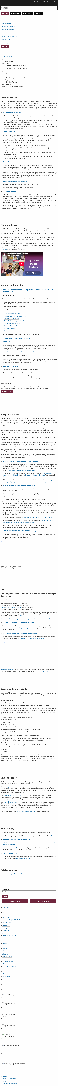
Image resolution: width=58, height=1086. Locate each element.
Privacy (4, 1076)
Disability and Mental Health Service (15, 795)
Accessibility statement (9, 1084)
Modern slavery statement (10, 964)
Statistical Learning (10, 331)
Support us (6, 912)
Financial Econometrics (11, 318)
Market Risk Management (12, 323)
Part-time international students (11, 607)
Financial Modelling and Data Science (16, 321)
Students (5, 941)
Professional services (9, 935)
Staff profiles (6, 922)
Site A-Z (4, 1081)
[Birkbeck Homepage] (6, 6)
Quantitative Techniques (12, 326)
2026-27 (9, 56)
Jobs (3, 933)
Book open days (15, 13)
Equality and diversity (9, 961)
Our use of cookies (8, 1074)
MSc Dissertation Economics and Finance (17, 338)
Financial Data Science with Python (15, 316)
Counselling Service (10, 802)
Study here (5, 905)
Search (5, 896)
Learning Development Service (13, 787)
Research (5, 943)
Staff (3, 951)
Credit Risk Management (12, 313)
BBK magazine (7, 956)
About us (5, 954)
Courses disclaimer (8, 959)
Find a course (6, 907)
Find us (4, 910)
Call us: (11, 920)
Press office (6, 925)
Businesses (6, 946)
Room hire (5, 938)
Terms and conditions (9, 1079)
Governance (6, 969)
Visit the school (7, 391)
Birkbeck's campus (7, 670)
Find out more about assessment (13, 376)
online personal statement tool (15, 848)
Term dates (6, 976)
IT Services (5, 930)
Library (4, 928)
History (4, 971)
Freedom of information (10, 966)
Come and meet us (15, 901)
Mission (4, 974)
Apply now (5, 13)
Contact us (5, 917)
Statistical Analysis (10, 328)
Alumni (4, 948)
